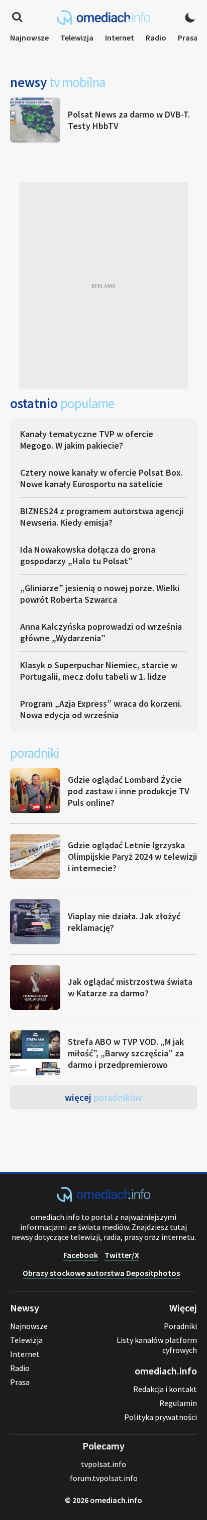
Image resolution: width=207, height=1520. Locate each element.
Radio (156, 38)
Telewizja (76, 38)
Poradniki (180, 1326)
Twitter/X (122, 1255)
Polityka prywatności (160, 1417)
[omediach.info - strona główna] (103, 17)
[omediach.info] (103, 1199)
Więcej (103, 1097)
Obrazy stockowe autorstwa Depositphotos (101, 1273)
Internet (119, 38)
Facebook (80, 1255)
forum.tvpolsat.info (104, 1478)
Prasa (188, 38)
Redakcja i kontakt (165, 1389)
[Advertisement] (103, 286)
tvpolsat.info (103, 1464)
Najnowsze (29, 38)
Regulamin (178, 1403)
